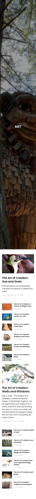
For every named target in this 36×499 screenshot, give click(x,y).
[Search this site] (29, 3)
